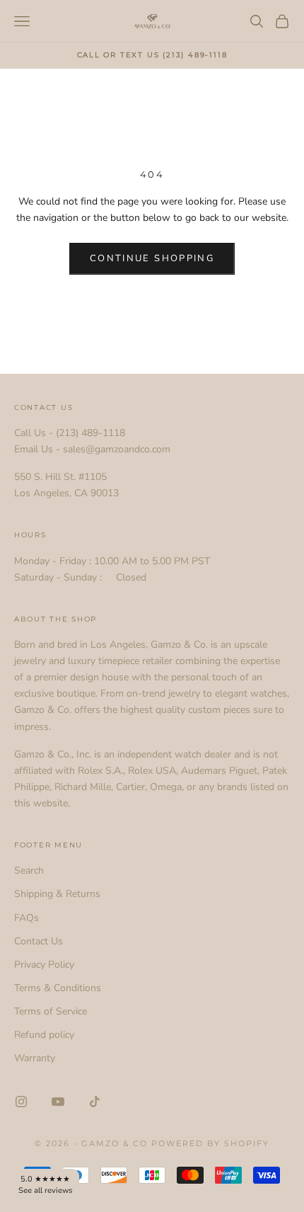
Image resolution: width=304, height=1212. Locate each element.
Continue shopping (152, 258)
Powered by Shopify (210, 1143)
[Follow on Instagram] (21, 1101)
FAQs (26, 918)
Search (29, 870)
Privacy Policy (44, 964)
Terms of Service (50, 1011)
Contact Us (38, 941)
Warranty (34, 1058)
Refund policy (44, 1034)
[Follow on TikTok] (95, 1101)
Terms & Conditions (57, 988)
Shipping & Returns (57, 894)
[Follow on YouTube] (58, 1101)
